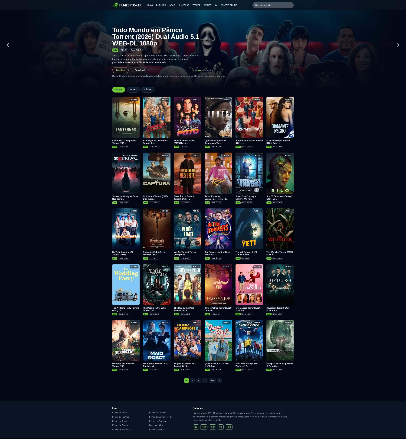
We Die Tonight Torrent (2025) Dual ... (185, 253)
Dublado (161, 5)
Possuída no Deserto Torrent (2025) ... (184, 197)
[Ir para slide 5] (205, 70)
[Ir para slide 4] (202, 70)
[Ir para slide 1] (193, 70)
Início (150, 5)
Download (140, 70)
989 (212, 380)
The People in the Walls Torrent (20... (154, 309)
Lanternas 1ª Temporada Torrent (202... (124, 141)
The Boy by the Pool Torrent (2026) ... (184, 309)
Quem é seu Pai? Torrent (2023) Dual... (217, 364)
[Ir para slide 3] (198, 70)
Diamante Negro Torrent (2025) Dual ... (278, 141)
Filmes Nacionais (157, 429)
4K (216, 5)
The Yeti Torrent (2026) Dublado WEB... (246, 253)
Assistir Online (229, 5)
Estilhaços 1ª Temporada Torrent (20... (155, 141)
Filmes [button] (133, 90)
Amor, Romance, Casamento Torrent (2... (216, 197)
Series (207, 5)
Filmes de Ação (119, 412)
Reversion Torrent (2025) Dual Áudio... (278, 309)
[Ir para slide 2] (195, 70)
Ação (172, 5)
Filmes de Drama (120, 425)
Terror (197, 5)
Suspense (184, 5)
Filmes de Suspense (121, 429)
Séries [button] (147, 90)
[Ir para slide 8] (212, 70)
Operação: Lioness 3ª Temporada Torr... (215, 141)
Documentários (156, 425)
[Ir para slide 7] (210, 70)
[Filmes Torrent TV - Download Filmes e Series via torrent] (127, 5)
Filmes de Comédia (158, 412)
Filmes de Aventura (158, 421)
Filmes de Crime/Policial (160, 417)
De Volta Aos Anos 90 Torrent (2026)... (122, 253)
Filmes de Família (120, 417)
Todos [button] (118, 90)
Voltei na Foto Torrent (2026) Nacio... (184, 141)
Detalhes (120, 70)
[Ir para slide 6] (208, 70)
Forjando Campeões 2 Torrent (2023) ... (185, 364)
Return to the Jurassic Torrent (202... (123, 364)
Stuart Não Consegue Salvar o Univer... (246, 197)
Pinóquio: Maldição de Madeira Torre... (154, 253)
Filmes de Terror (119, 421)
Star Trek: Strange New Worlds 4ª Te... (247, 364)
